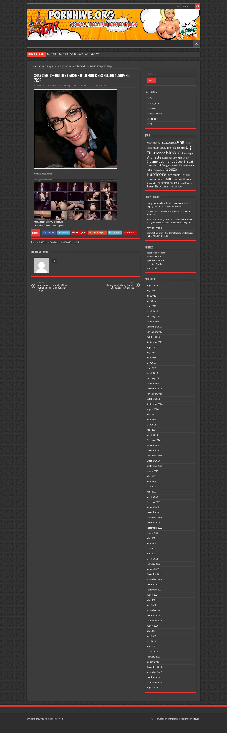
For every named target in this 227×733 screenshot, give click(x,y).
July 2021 (151, 600)
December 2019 (154, 667)
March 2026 (152, 311)
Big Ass (171, 147)
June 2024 (151, 419)
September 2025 (154, 342)
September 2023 (154, 466)
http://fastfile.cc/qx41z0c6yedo (49, 225)
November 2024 (154, 394)
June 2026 (151, 296)
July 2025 (151, 352)
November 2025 (154, 332)
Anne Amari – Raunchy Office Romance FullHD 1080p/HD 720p (52, 287)
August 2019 (152, 687)
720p (149, 143)
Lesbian (186, 175)
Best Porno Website (156, 252)
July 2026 (151, 290)
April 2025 (151, 368)
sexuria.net (152, 268)
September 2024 (154, 404)
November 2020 (154, 610)
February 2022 (153, 564)
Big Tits (42, 242)
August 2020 (152, 626)
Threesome (161, 186)
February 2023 (153, 502)
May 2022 (151, 548)
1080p (154, 143)
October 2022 (153, 522)
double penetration (184, 165)
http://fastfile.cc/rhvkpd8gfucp (48, 222)
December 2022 (154, 512)
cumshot (168, 161)
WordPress (173, 719)
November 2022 (154, 517)
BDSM (163, 147)
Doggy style (168, 165)
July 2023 (151, 476)
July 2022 (151, 538)
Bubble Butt (167, 158)
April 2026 (151, 306)
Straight (182, 183)
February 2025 (153, 378)
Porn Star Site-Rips (155, 264)
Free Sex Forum (154, 256)
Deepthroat (154, 165)
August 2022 (152, 533)
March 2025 (152, 373)
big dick (180, 147)
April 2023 (151, 491)
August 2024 (152, 409)
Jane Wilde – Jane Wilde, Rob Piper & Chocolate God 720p (73, 54)
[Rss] (178, 6)
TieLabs (196, 719)
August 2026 (152, 285)
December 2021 (154, 574)
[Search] (197, 6)
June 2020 (151, 636)
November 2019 (154, 672)
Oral (189, 179)
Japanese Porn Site (155, 260)
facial (150, 169)
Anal (181, 142)
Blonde (159, 153)
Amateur (171, 143)
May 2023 (151, 486)
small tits (169, 183)
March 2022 (152, 559)
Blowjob (174, 152)
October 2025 (153, 337)
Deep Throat (184, 161)
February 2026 (153, 316)
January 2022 (153, 569)
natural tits (180, 179)
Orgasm (150, 183)
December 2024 (154, 388)
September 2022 (154, 528)
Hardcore (66, 242)
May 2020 (151, 641)
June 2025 (151, 357)
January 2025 (153, 383)
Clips (41, 66)
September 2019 (154, 682)
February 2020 (153, 656)
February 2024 (153, 440)
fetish (162, 170)
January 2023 (153, 507)
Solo (176, 182)
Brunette (154, 157)
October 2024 (153, 399)
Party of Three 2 (154, 228)
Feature (157, 170)
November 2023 (154, 455)
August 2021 (152, 595)
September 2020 (154, 620)
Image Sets (155, 103)
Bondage (188, 153)
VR (151, 124)
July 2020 (151, 631)
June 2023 (151, 481)
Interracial (174, 175)
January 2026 (153, 321)
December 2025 (154, 327)
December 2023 (154, 450)
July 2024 (151, 414)
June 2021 (151, 605)
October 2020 (153, 615)
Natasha (40, 85)
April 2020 (151, 646)
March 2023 (152, 497)
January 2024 (153, 445)
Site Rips (154, 119)
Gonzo (53, 242)
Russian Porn (156, 113)
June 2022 (151, 543)
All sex (162, 143)
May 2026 (151, 301)
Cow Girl (185, 158)
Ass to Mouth (153, 148)
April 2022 (151, 553)
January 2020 (153, 662)
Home (33, 66)
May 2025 (151, 363)
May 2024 (151, 424)
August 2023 (152, 471)
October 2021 (153, 584)
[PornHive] (113, 24)
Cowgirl (177, 158)
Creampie (153, 161)
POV (163, 183)
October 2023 (153, 461)
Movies (153, 108)
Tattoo (189, 183)
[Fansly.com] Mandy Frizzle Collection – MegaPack (120, 285)
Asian (188, 143)
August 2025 (152, 347)
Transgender (175, 186)
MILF (77, 242)
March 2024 (152, 435)
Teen (150, 186)
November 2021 (154, 579)
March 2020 (152, 651)
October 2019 (153, 677)
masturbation (156, 179)
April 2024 (151, 430)
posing (157, 183)
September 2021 (154, 589)
